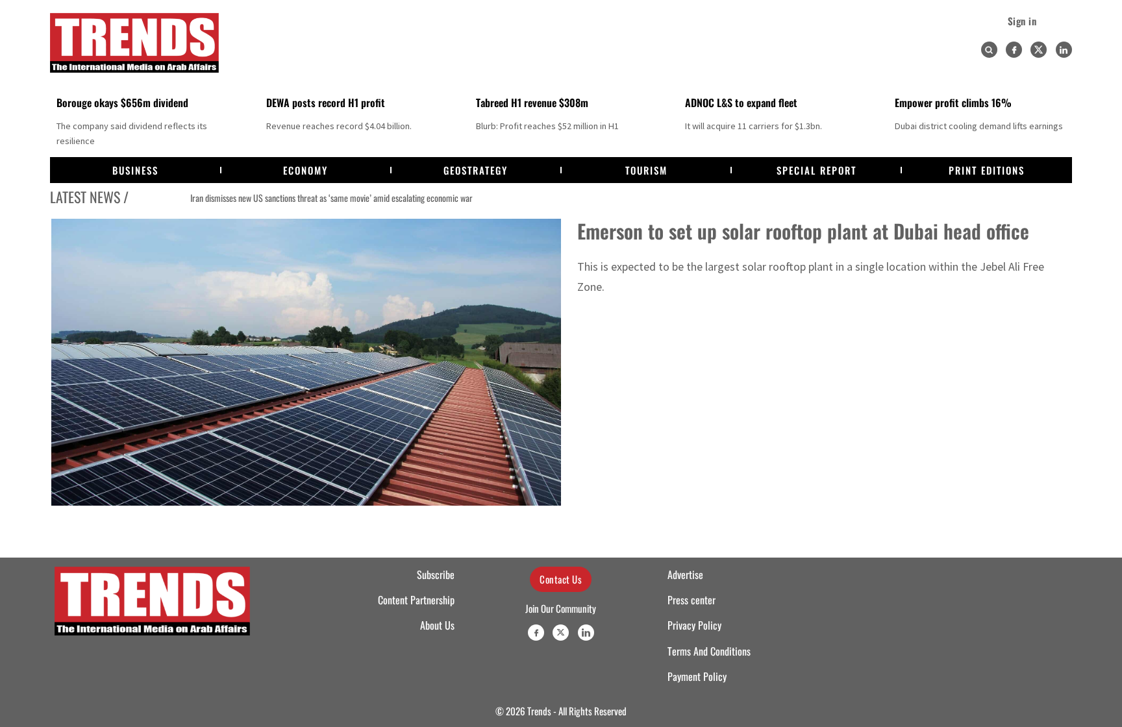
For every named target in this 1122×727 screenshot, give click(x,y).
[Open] (988, 50)
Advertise (685, 574)
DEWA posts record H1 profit (325, 102)
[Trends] (134, 43)
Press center (691, 600)
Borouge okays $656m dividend (122, 102)
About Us (437, 625)
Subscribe (436, 574)
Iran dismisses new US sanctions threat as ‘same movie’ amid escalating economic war (294, 197)
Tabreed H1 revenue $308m (532, 102)
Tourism (646, 170)
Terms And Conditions (709, 651)
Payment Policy (697, 676)
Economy (305, 170)
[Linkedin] (1064, 50)
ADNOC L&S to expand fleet (741, 102)
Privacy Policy (694, 625)
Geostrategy (475, 170)
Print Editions (987, 170)
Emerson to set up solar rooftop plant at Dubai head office (803, 230)
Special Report (816, 170)
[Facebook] (1014, 50)
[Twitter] (1038, 50)
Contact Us (561, 579)
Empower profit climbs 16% (953, 102)
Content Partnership (416, 600)
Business (135, 170)
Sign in (1022, 21)
